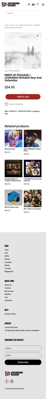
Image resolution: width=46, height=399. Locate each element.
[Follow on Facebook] (7, 381)
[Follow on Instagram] (12, 381)
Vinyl (11, 25)
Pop (17, 25)
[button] (38, 36)
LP (14, 25)
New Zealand (14, 71)
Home (6, 25)
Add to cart (23, 96)
